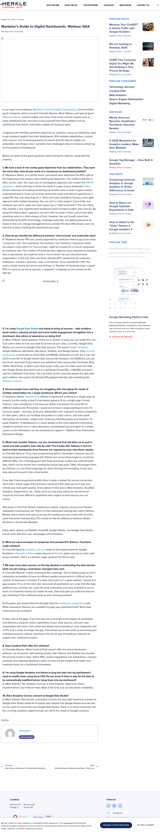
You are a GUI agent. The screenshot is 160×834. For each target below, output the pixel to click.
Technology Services (121, 87)
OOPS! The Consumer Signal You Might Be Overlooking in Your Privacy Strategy (122, 65)
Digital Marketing (119, 103)
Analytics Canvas (35, 549)
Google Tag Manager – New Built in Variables (131, 162)
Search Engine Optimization (126, 99)
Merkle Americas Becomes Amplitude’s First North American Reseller (122, 123)
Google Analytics (78, 347)
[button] (158, 5)
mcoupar (24, 730)
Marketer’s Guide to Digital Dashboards (54, 109)
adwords (127, 256)
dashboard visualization (72, 603)
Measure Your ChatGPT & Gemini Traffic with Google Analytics (123, 28)
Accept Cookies (145, 825)
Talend (31, 553)
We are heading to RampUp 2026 (120, 46)
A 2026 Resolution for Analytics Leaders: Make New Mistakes (124, 144)
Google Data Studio (27, 328)
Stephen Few (32, 396)
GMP (142, 253)
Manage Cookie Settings (116, 825)
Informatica (20, 553)
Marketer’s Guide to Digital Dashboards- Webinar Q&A (45, 26)
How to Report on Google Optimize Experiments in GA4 (121, 206)
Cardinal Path (117, 91)
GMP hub (148, 253)
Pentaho (58, 553)
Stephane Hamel (11, 117)
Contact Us (117, 813)
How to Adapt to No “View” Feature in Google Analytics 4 (121, 225)
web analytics (137, 248)
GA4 (123, 256)
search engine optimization (138, 256)
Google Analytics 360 (132, 253)
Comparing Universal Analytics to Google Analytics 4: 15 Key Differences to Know (122, 185)
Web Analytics (117, 95)
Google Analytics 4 (115, 256)
